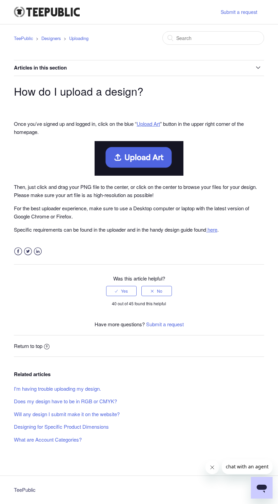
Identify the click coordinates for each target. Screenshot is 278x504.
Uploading (78, 38)
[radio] (121, 291)
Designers (51, 38)
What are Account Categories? (48, 439)
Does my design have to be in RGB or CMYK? (65, 401)
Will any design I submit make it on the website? (67, 414)
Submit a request (239, 11)
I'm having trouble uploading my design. (57, 388)
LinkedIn (38, 251)
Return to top (28, 345)
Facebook (18, 251)
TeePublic (23, 38)
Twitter (28, 251)
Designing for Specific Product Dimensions (61, 426)
